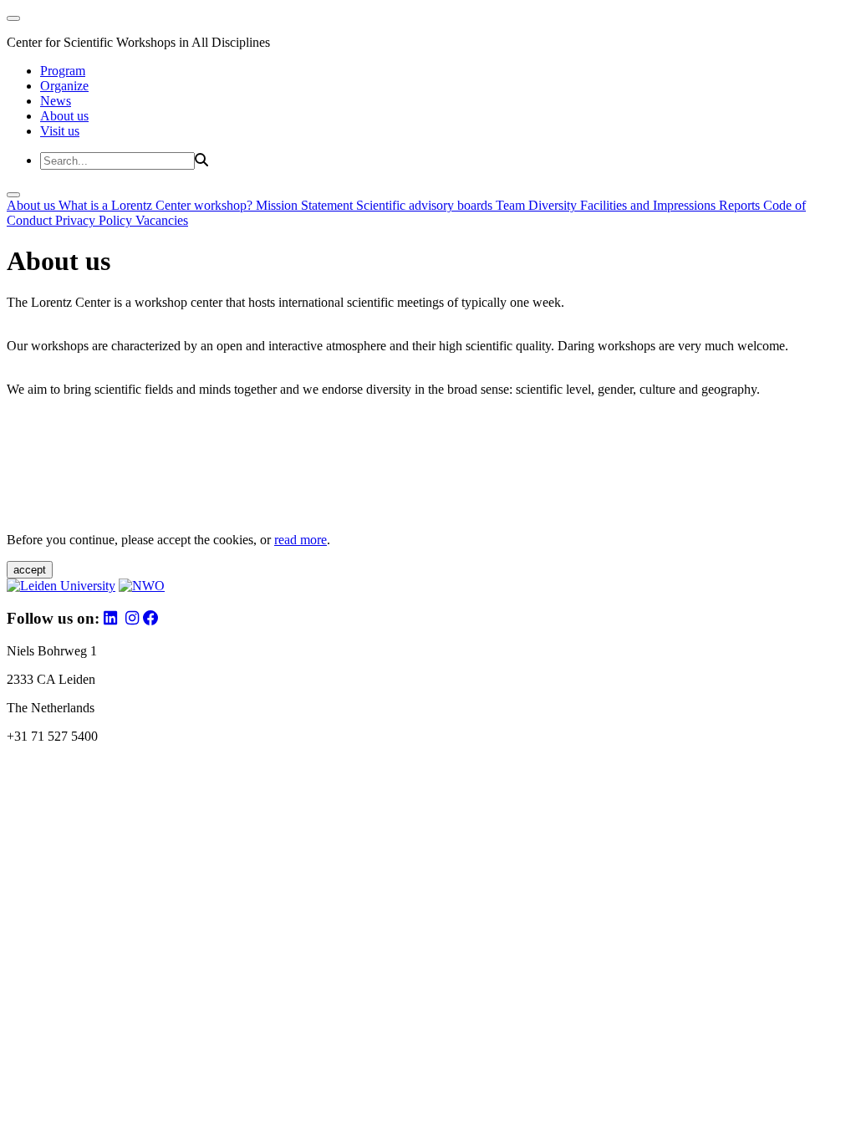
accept (29, 569)
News (55, 101)
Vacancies (161, 220)
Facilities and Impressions (649, 205)
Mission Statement (306, 205)
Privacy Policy (95, 220)
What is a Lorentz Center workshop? (157, 205)
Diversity (554, 205)
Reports (741, 205)
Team (512, 205)
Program (62, 71)
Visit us (59, 131)
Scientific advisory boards (426, 205)
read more (300, 540)
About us (64, 116)
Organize (64, 86)
